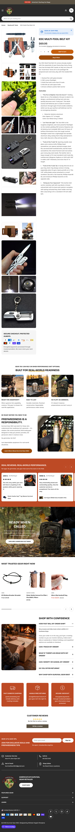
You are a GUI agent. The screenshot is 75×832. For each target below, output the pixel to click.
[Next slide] (71, 467)
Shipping (49, 46)
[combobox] (37, 18)
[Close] (71, 30)
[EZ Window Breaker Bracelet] (12, 579)
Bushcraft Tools (13, 25)
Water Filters (30, 593)
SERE (2, 593)
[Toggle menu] (2, 10)
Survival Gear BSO (13, 823)
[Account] (66, 10)
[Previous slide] (66, 467)
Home (3, 25)
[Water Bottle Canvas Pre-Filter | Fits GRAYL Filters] (37, 579)
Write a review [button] (37, 726)
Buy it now (56, 57)
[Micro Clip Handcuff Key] (62, 579)
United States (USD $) (11, 810)
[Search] (71, 19)
